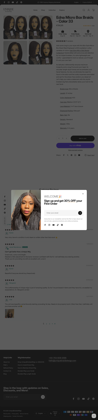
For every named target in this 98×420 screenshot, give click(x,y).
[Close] (83, 193)
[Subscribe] (80, 213)
